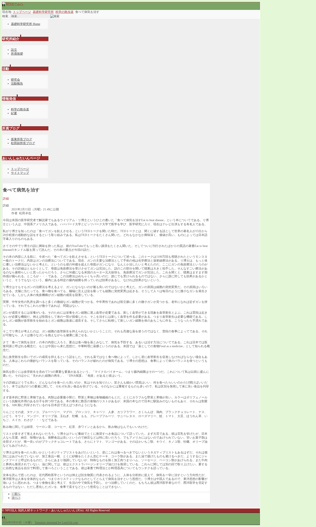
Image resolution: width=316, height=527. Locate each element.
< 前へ (16, 494)
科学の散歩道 (64, 12)
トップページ (22, 12)
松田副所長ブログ (23, 143)
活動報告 (17, 83)
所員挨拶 (17, 53)
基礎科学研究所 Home (25, 24)
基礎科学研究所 (43, 12)
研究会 (15, 79)
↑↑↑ (4, 518)
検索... (6, 16)
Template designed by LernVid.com (56, 522)
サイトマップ (20, 172)
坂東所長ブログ (21, 139)
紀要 (14, 113)
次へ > (16, 497)
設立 (14, 49)
